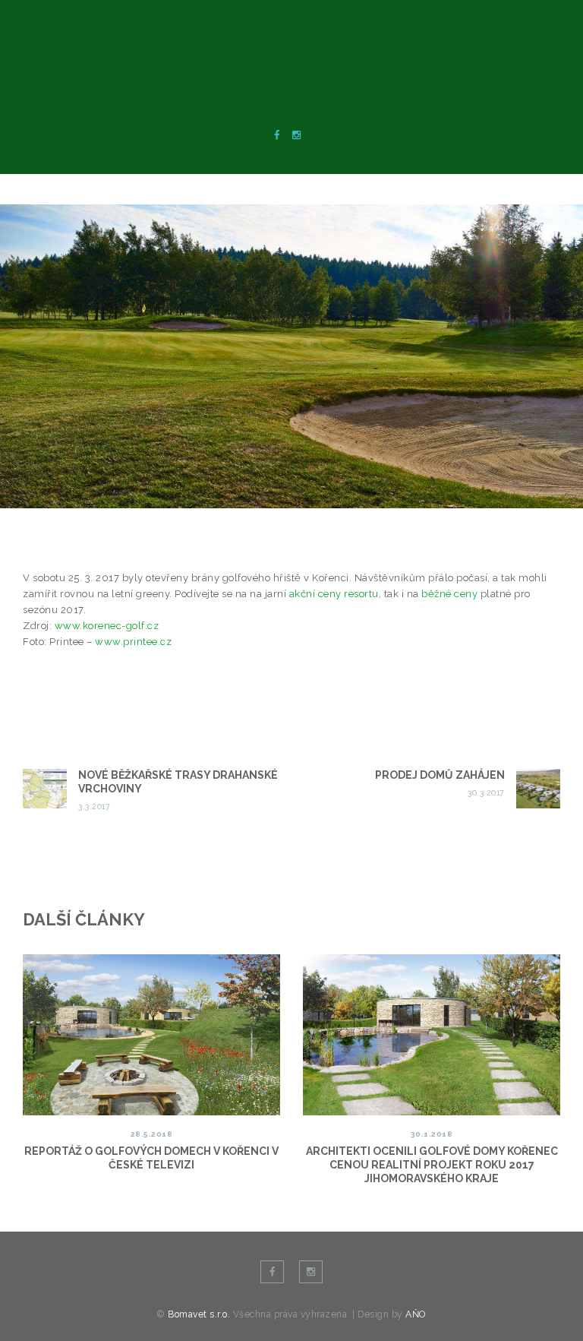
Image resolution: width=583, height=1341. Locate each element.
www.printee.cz (133, 641)
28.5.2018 (152, 1134)
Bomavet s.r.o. (200, 1314)
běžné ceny (449, 593)
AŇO (415, 1314)
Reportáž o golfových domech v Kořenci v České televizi (151, 1158)
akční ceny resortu (334, 593)
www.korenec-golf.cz (107, 625)
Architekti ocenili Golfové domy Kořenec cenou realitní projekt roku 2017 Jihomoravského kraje (432, 1164)
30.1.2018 (432, 1134)
